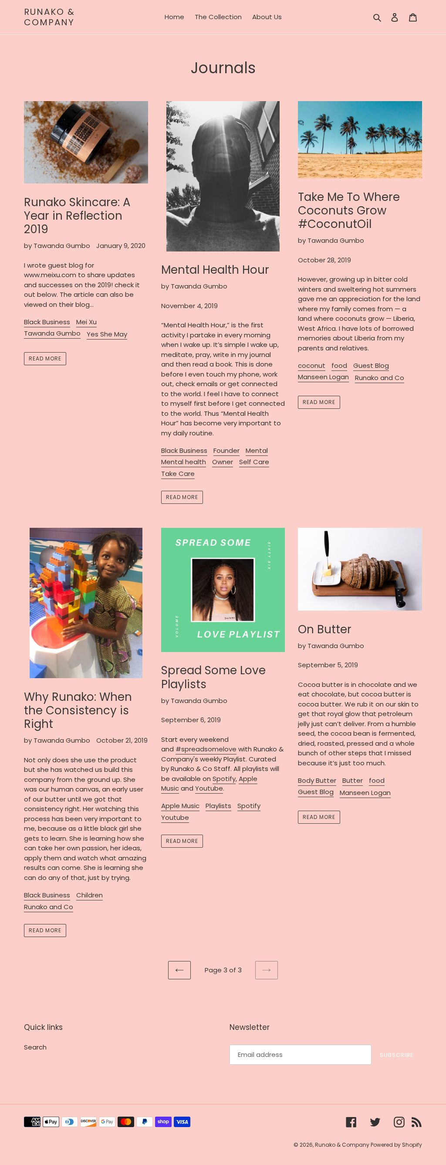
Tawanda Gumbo (52, 333)
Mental (257, 450)
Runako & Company (49, 17)
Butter (352, 780)
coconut (311, 365)
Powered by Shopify (396, 1144)
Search (35, 1047)
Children (89, 895)
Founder (226, 450)
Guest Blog (371, 365)
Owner (222, 461)
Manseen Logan (323, 376)
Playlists (218, 805)
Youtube (175, 817)
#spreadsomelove (206, 749)
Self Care (254, 461)
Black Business (47, 321)
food (339, 365)
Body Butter (317, 780)
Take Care (178, 473)
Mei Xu (86, 321)
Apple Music (180, 805)
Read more (45, 358)
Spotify (224, 778)
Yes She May (107, 334)
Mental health (183, 461)
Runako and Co (379, 377)
